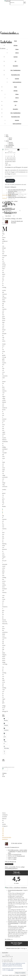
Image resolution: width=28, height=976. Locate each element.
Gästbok (17, 78)
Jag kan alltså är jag (13, 194)
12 (10, 158)
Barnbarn (11, 144)
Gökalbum (23, 887)
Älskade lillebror (12, 195)
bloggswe (8, 767)
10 (7, 158)
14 (13, 158)
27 (11, 161)
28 (13, 161)
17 (7, 159)
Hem (15, 41)
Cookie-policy (10, 970)
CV (15, 61)
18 (8, 159)
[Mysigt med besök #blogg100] (5, 770)
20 (11, 159)
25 (8, 161)
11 (8, 158)
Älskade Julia (11, 192)
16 (5, 159)
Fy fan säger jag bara (16, 843)
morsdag (12, 767)
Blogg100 (4, 195)
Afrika (15, 45)
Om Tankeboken (15, 70)
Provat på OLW (17, 854)
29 (14, 161)
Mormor (11, 142)
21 (13, 159)
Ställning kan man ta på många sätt (17, 197)
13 (11, 158)
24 (7, 161)
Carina (15, 56)
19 (10, 159)
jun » (10, 164)
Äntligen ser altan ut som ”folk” (16, 906)
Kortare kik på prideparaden (15, 890)
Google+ (15, 65)
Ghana (17, 49)
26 (10, 161)
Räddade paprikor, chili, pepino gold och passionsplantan (17, 922)
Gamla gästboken (17, 82)
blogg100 (4, 767)
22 (14, 159)
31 (7, 163)
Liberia (17, 52)
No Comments (5, 223)
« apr (6, 164)
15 (14, 158)
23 (5, 161)
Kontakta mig (15, 74)
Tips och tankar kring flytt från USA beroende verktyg (17, 190)
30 (5, 163)
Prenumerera (10, 180)
